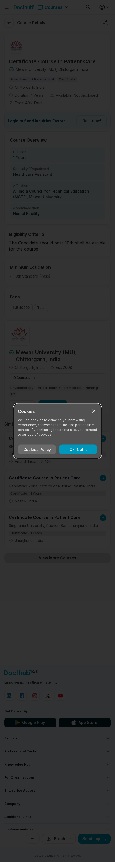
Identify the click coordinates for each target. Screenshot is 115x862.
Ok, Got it (78, 449)
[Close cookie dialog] (94, 411)
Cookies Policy (37, 449)
